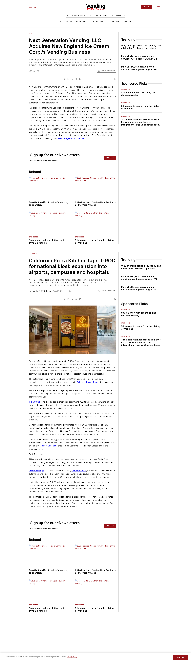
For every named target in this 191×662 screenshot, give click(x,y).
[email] (80, 79)
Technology (113, 22)
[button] (30, 7)
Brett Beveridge (36, 471)
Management (98, 22)
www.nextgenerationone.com (71, 138)
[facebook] (64, 79)
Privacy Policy (72, 657)
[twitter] (72, 79)
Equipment (33, 253)
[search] (34, 7)
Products (126, 22)
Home (31, 33)
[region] (95, 657)
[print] (115, 79)
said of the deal (79, 471)
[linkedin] (68, 79)
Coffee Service (66, 22)
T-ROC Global (45, 291)
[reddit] (76, 79)
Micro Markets (83, 22)
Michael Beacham (48, 446)
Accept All (180, 657)
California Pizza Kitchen (88, 382)
